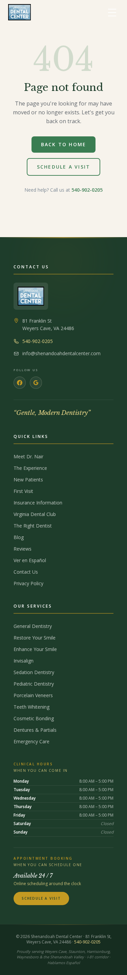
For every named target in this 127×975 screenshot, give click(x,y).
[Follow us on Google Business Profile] (36, 383)
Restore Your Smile (35, 637)
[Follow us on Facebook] (20, 383)
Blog (19, 537)
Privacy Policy (28, 583)
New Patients (28, 479)
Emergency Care (31, 741)
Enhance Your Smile (35, 649)
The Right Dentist (33, 525)
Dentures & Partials (35, 730)
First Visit (23, 491)
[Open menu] (112, 12)
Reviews (22, 549)
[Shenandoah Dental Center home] (19, 12)
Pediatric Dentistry (34, 684)
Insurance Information (38, 502)
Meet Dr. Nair (28, 456)
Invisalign (24, 660)
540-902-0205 (87, 190)
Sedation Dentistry (34, 672)
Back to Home (63, 144)
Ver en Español (30, 560)
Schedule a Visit (63, 167)
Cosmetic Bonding (34, 718)
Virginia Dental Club (35, 514)
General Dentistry (33, 626)
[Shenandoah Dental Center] (31, 296)
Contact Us (26, 572)
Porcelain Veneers (33, 695)
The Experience (30, 468)
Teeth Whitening (31, 707)
